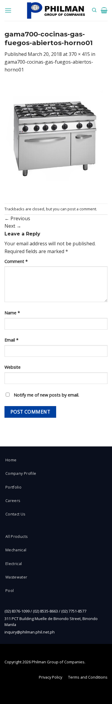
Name (12, 313)
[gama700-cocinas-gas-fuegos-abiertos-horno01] (56, 138)
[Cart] (104, 10)
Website (12, 367)
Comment (16, 261)
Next (12, 226)
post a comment (81, 209)
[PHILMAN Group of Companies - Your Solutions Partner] (56, 10)
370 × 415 (79, 54)
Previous (17, 218)
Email (11, 340)
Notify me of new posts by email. (46, 395)
